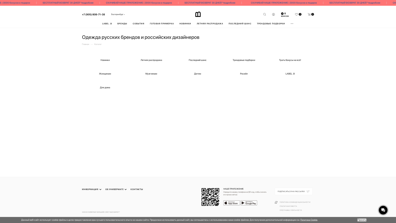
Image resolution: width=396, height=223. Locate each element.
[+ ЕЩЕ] (292, 24)
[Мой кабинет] (273, 15)
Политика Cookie (308, 220)
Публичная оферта (288, 206)
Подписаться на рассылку (292, 191)
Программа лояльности (291, 210)
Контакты (137, 189)
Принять (362, 220)
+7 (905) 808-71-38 (93, 14)
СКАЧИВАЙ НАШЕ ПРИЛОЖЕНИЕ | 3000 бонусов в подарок (136, 2)
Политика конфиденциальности (295, 202)
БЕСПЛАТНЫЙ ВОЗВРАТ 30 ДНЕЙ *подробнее (65, 2)
